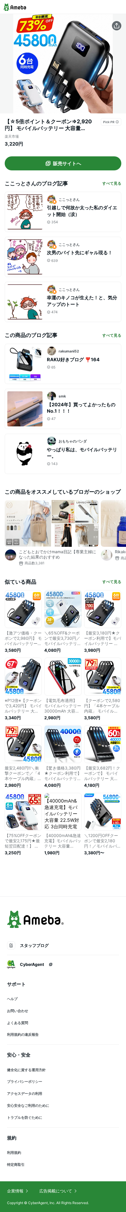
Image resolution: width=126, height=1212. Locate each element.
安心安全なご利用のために (28, 1105)
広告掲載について (55, 1190)
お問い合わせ (17, 1011)
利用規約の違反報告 (23, 1034)
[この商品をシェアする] (116, 25)
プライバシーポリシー (24, 1081)
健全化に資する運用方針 (26, 1070)
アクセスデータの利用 (24, 1093)
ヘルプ (12, 999)
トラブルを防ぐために (24, 1117)
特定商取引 (16, 1164)
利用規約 (14, 1152)
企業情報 (15, 1190)
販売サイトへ (67, 163)
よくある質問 (17, 1023)
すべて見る (111, 183)
